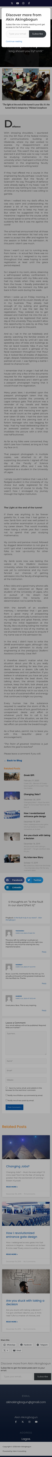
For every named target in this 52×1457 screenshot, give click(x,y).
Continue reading (14, 41)
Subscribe (37, 34)
